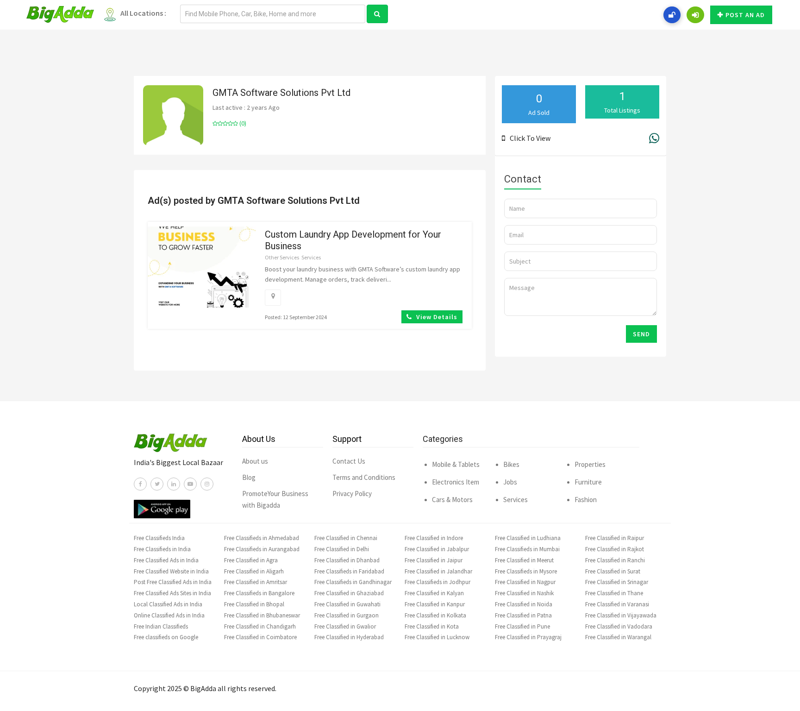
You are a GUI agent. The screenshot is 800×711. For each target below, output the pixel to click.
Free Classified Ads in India (166, 560)
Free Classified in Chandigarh (260, 626)
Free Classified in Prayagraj (528, 637)
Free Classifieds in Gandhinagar (353, 582)
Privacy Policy (352, 493)
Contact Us (348, 461)
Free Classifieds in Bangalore (259, 593)
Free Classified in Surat (612, 571)
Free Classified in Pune (522, 626)
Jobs (510, 482)
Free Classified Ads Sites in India (172, 593)
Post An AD (745, 15)
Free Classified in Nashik (524, 593)
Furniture (588, 482)
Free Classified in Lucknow (437, 637)
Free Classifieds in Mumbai (527, 549)
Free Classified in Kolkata (435, 615)
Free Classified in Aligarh (254, 571)
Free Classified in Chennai (345, 538)
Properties (590, 464)
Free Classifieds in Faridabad (349, 571)
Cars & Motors (452, 499)
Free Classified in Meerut (524, 560)
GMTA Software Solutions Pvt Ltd (281, 92)
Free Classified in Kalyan (434, 593)
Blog (249, 477)
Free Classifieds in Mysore (526, 571)
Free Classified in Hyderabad (349, 637)
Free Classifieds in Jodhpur (437, 582)
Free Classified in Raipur (614, 538)
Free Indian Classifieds (161, 626)
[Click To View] (506, 138)
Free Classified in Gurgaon (346, 615)
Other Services (282, 257)
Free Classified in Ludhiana (528, 538)
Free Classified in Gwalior (345, 626)
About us (255, 461)
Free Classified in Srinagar (616, 582)
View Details (435, 317)
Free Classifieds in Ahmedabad (261, 538)
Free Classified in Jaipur (433, 560)
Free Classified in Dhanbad (347, 560)
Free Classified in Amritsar (255, 582)
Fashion (586, 499)
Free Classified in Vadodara (618, 626)
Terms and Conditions (363, 477)
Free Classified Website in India (171, 571)
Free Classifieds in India (162, 549)
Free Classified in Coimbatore (260, 637)
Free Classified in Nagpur (525, 582)
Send (641, 334)
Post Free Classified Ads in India (173, 582)
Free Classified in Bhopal (254, 604)
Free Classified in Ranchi (615, 560)
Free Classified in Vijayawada (620, 615)
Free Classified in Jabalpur (437, 549)
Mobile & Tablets (456, 464)
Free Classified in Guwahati (347, 604)
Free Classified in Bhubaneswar (262, 615)
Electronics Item (455, 482)
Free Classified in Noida (523, 604)
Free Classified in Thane (614, 593)
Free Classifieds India (159, 538)
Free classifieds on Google (166, 637)
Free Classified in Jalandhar (438, 571)
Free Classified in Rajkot (614, 549)
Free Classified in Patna (523, 615)
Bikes (511, 464)
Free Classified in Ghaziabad (349, 593)
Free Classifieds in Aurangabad (262, 549)
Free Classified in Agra (251, 560)
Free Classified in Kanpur (435, 604)
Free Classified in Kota (432, 626)
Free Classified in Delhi (341, 549)
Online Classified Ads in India (169, 615)
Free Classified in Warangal (618, 637)
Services (311, 257)
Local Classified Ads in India (168, 604)
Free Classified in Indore (434, 538)
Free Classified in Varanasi (617, 604)
